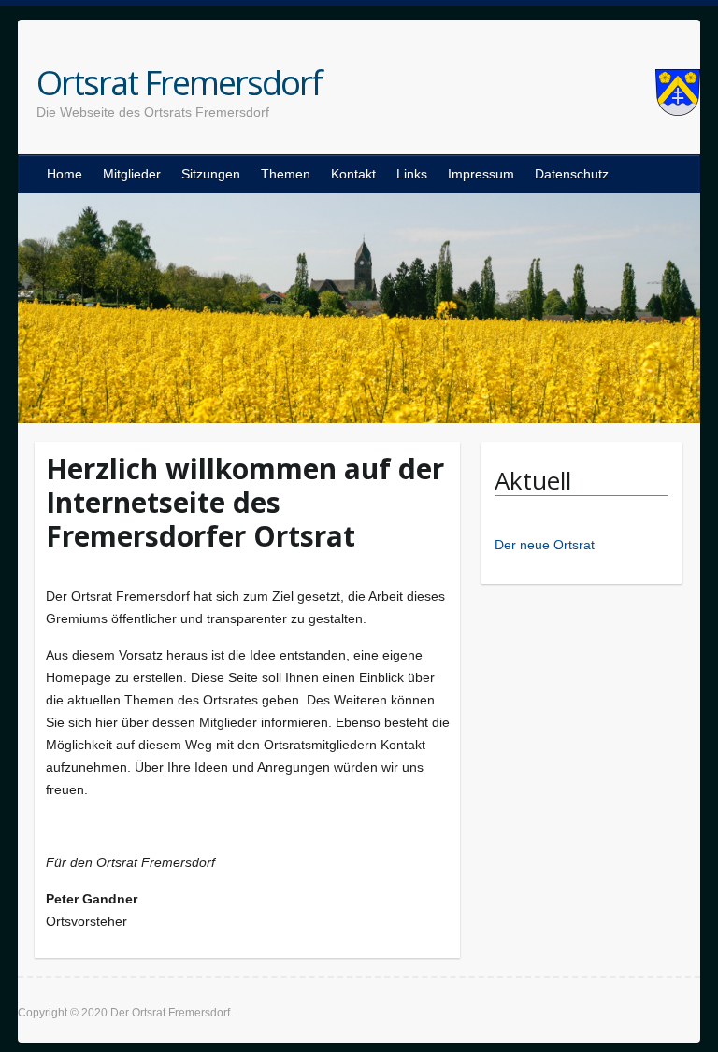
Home (64, 173)
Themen (285, 173)
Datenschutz (572, 173)
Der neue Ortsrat (545, 544)
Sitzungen (210, 173)
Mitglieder (132, 173)
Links (411, 173)
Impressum (481, 173)
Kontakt (353, 173)
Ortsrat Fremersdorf (179, 83)
